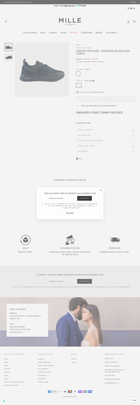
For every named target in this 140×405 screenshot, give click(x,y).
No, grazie (70, 212)
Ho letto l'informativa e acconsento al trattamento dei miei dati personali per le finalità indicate (71, 205)
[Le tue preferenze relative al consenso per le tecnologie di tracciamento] (4, 401)
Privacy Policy (76, 203)
